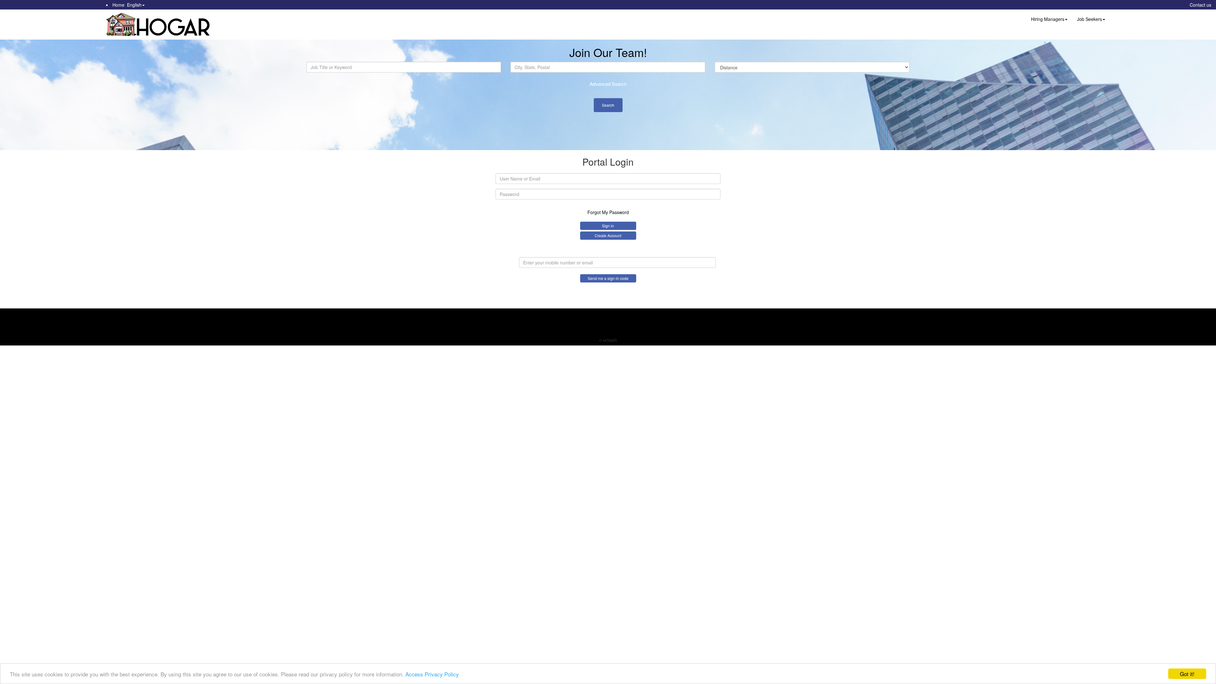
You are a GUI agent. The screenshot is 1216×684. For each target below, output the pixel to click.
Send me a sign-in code (608, 278)
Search (608, 105)
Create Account (608, 235)
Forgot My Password (608, 212)
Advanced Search (608, 83)
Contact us (1200, 5)
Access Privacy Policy (432, 674)
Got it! (1187, 674)
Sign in (608, 225)
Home (118, 5)
